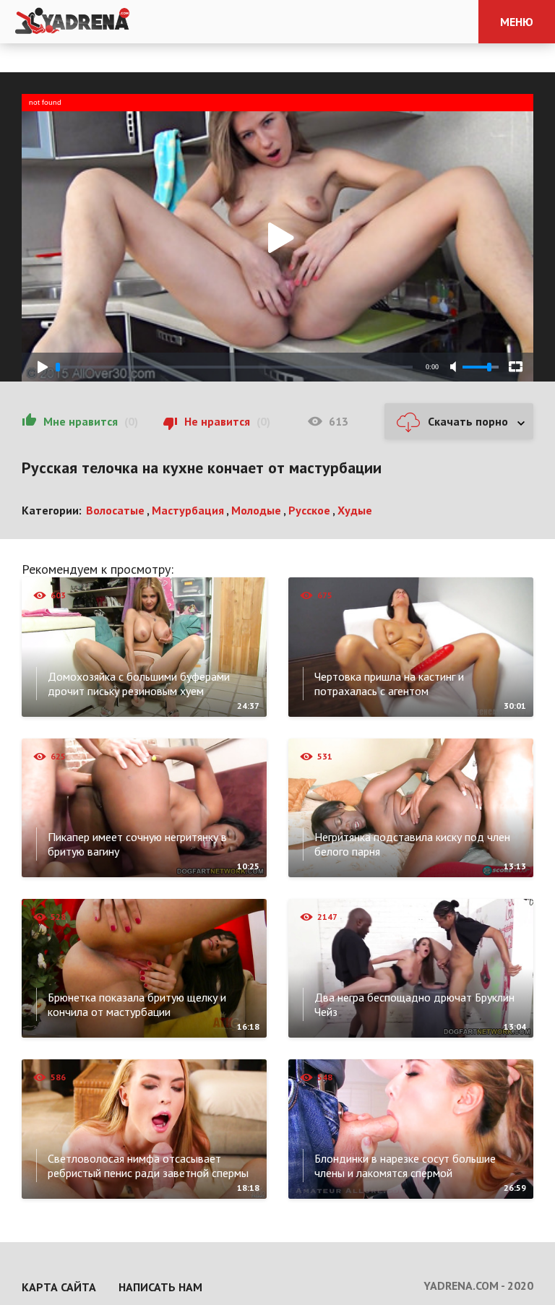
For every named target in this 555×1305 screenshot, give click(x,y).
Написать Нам (160, 1287)
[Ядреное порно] (72, 22)
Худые (354, 510)
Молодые (256, 510)
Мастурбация (188, 510)
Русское (309, 510)
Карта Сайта (59, 1287)
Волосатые (115, 510)
